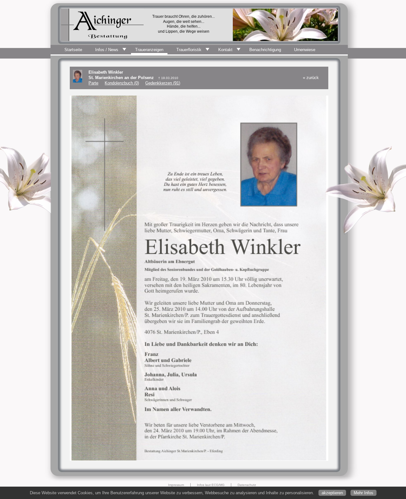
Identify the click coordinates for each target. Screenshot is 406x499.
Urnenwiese (304, 49)
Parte (93, 83)
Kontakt (225, 49)
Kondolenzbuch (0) (122, 83)
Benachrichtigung (265, 49)
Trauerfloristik (188, 49)
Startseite (73, 49)
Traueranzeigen (149, 49)
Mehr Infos (363, 492)
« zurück (311, 77)
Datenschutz (247, 485)
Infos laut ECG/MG (211, 485)
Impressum (176, 485)
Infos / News (106, 49)
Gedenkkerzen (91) (162, 83)
